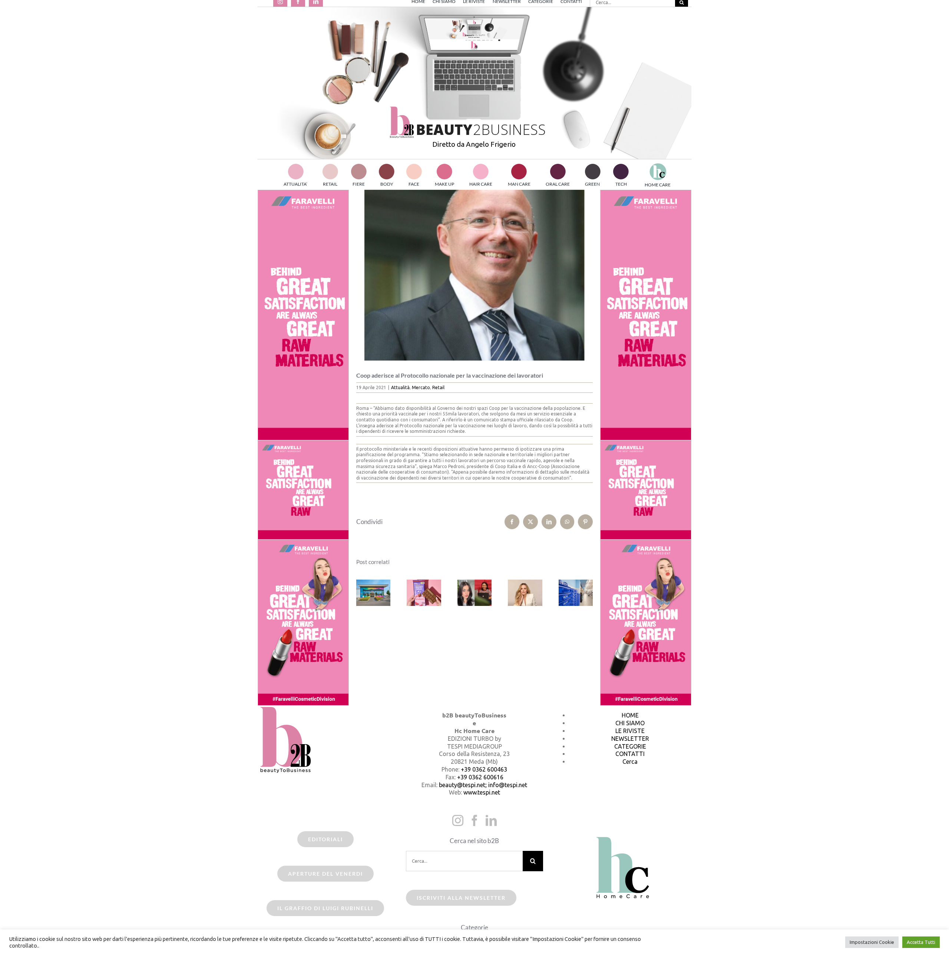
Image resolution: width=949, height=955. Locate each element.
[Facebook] (474, 820)
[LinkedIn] (491, 820)
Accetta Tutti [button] (921, 942)
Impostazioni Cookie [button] (872, 942)
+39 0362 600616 (480, 777)
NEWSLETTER (630, 738)
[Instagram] (457, 820)
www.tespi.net (481, 792)
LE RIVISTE (630, 730)
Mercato (421, 387)
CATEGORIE (630, 746)
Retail (438, 387)
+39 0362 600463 (484, 769)
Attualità (400, 387)
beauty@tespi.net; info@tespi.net (483, 785)
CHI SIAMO (630, 723)
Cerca (630, 761)
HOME (630, 715)
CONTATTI (630, 753)
